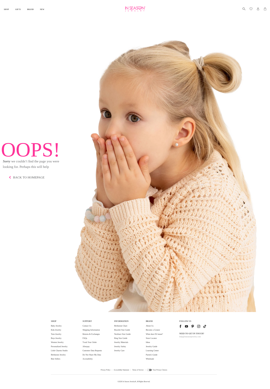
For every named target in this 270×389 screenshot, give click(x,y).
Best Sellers (55, 359)
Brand (30, 9)
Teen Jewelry (56, 334)
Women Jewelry (57, 342)
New (42, 9)
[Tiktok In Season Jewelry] (204, 327)
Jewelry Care (119, 351)
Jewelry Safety (120, 346)
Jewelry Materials (121, 342)
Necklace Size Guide (122, 334)
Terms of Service (138, 370)
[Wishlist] (251, 8)
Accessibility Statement (121, 370)
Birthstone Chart (120, 326)
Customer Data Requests (92, 351)
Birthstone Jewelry (58, 355)
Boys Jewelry (56, 338)
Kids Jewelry (56, 330)
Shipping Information (91, 330)
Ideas (148, 342)
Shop (6, 9)
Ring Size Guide (120, 338)
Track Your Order (90, 342)
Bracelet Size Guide (122, 330)
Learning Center (152, 351)
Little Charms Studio (59, 351)
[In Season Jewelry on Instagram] (198, 327)
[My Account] (258, 8)
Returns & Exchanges (91, 334)
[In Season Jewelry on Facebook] (180, 327)
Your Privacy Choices (160, 370)
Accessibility (88, 359)
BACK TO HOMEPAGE (28, 177)
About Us (149, 326)
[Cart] (265, 8)
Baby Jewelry (56, 326)
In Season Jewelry (129, 382)
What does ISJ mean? (154, 334)
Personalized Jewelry (59, 346)
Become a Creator (153, 330)
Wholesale (150, 359)
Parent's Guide (151, 355)
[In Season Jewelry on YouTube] (186, 327)
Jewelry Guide (151, 346)
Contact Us (87, 326)
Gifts (18, 9)
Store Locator (151, 338)
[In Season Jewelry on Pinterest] (192, 327)
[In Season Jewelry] (135, 9)
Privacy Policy (105, 370)
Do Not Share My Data (92, 355)
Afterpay (86, 346)
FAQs (85, 338)
